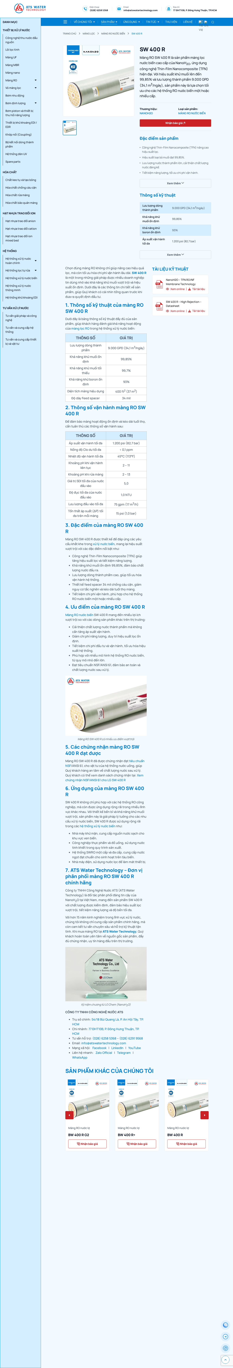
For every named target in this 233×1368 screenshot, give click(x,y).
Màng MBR (12, 65)
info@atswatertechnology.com (140, 10)
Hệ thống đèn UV (16, 154)
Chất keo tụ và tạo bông (20, 180)
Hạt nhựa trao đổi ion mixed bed (18, 238)
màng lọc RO (80, 328)
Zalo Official (104, 1053)
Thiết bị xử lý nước (16, 30)
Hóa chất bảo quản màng (21, 203)
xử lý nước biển (104, 544)
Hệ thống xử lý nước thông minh (18, 288)
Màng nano (12, 73)
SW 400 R (137, 33)
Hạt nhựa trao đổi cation (21, 229)
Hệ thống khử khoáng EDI (21, 297)
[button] (69, 1115)
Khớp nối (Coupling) (18, 134)
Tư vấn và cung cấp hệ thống (19, 330)
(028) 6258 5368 (99, 10)
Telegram (124, 1053)
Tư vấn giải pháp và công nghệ (21, 318)
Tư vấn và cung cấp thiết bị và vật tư (21, 342)
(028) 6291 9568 (131, 1038)
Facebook (99, 1048)
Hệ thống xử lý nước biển (21, 278)
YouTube (134, 1048)
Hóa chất (10, 172)
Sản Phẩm (107, 22)
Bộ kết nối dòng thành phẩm (19, 144)
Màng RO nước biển (113, 33)
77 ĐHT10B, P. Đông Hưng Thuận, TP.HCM (195, 10)
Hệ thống (10, 251)
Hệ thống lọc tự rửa (17, 270)
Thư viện (171, 22)
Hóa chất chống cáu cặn (21, 187)
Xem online (177, 289)
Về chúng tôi (83, 22)
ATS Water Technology (119, 931)
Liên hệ (188, 22)
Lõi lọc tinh (12, 49)
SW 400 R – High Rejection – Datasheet (183, 304)
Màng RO (11, 80)
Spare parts (12, 161)
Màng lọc (89, 33)
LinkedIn (117, 1048)
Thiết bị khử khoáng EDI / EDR (21, 125)
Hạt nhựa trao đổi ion (19, 213)
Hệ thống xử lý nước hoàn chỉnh (18, 261)
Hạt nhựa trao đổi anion (20, 221)
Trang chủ (69, 33)
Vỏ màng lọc (13, 88)
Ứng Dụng (130, 22)
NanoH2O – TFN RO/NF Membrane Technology (181, 282)
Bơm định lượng (15, 103)
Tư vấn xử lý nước (16, 308)
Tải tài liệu (198, 289)
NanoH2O (146, 113)
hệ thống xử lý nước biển (97, 826)
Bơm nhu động (14, 95)
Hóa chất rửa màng (17, 195)
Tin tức (151, 22)
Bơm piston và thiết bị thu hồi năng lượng (19, 113)
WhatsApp (79, 1057)
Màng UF (11, 57)
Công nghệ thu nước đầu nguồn (21, 40)
